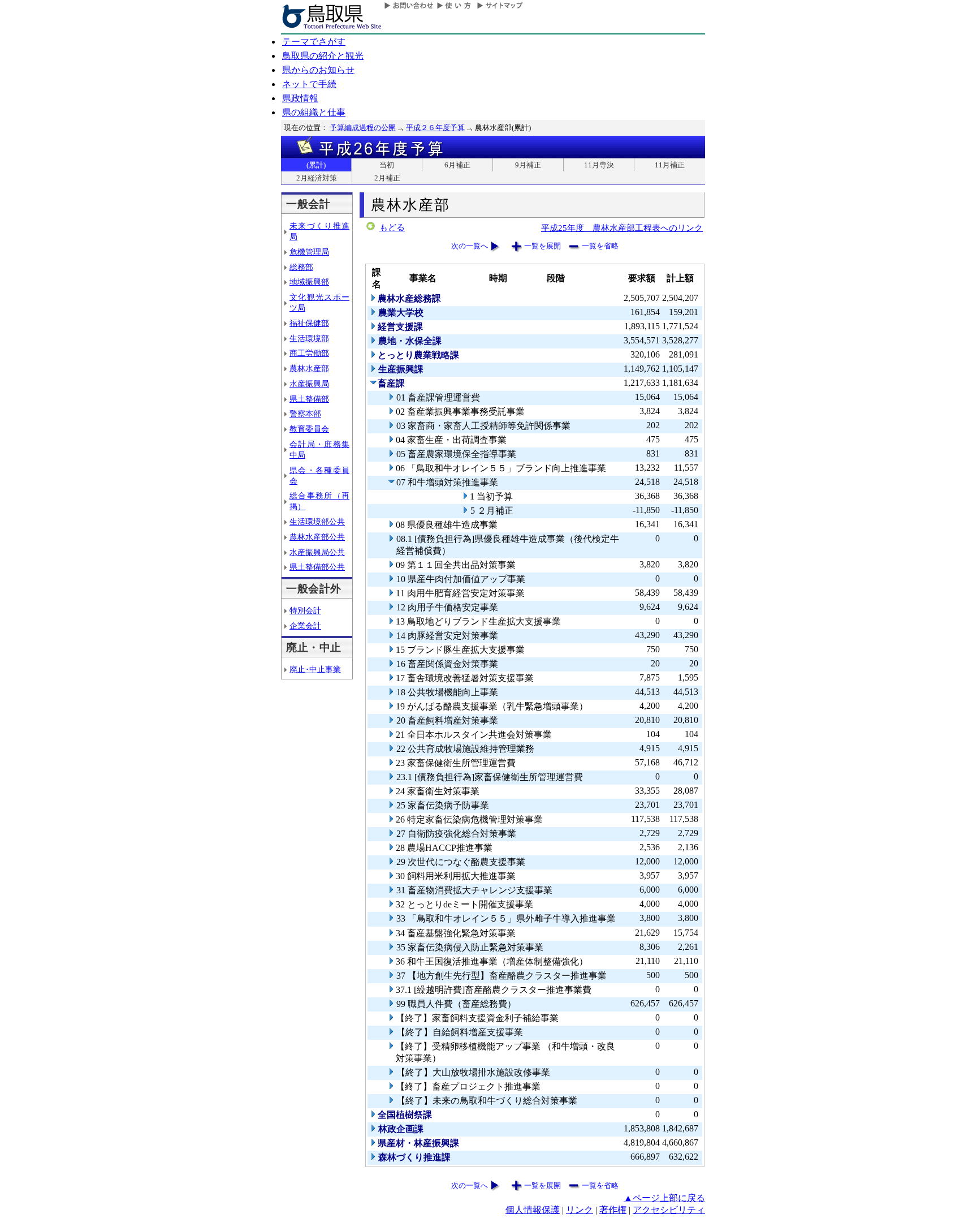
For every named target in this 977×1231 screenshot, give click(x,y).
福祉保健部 (309, 323)
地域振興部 (309, 281)
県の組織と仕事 (313, 112)
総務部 (301, 267)
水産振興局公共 (317, 552)
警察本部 (305, 413)
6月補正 (457, 165)
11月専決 (599, 165)
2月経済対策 (316, 178)
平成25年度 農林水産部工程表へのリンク (622, 228)
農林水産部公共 (317, 536)
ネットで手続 (309, 84)
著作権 (612, 1210)
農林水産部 (309, 368)
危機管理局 (309, 251)
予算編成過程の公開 (363, 127)
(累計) (316, 165)
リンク (579, 1210)
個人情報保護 (532, 1210)
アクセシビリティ (669, 1210)
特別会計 (305, 610)
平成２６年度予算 (435, 127)
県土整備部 (309, 398)
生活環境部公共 (317, 521)
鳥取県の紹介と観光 (323, 56)
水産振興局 (309, 383)
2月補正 (387, 178)
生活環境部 (309, 338)
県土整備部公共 (317, 566)
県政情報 (300, 98)
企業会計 (305, 625)
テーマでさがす (313, 41)
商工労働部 (309, 353)
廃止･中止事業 (315, 669)
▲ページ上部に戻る (664, 1198)
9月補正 (528, 165)
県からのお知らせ (318, 70)
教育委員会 (309, 428)
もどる (392, 227)
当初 (386, 165)
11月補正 (670, 165)
